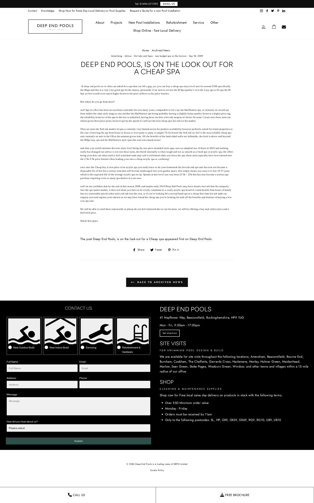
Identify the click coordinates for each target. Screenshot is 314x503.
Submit (78, 441)
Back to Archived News (159, 282)
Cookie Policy (157, 470)
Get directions (170, 333)
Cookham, (180, 361)
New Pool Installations (144, 22)
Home (145, 50)
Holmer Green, (270, 361)
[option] (157, 4)
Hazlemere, (240, 361)
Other (214, 22)
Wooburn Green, (220, 366)
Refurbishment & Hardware (131, 349)
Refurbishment (176, 22)
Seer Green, (180, 366)
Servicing (91, 347)
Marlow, (165, 366)
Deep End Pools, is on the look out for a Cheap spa (128, 239)
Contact (32, 11)
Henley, (254, 361)
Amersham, (258, 356)
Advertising (116, 56)
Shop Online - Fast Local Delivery (157, 30)
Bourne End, (295, 356)
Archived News (161, 50)
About (100, 22)
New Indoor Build (59, 347)
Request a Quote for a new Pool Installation (155, 11)
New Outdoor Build (23, 347)
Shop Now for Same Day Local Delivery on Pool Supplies (92, 11)
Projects (116, 22)
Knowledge (47, 11)
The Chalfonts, (198, 361)
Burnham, (166, 361)
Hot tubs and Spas (143, 56)
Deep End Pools (201, 239)
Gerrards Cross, (220, 361)
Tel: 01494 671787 (146, 4)
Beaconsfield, (276, 356)
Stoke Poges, (198, 366)
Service (198, 22)
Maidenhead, (291, 361)
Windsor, (239, 366)
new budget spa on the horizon (170, 56)
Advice (128, 56)
